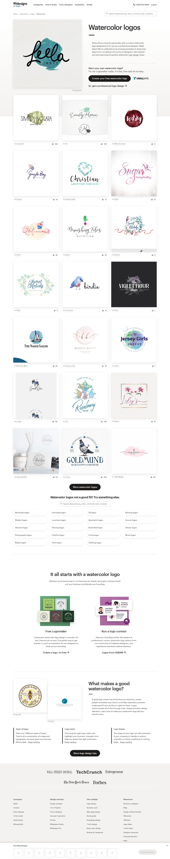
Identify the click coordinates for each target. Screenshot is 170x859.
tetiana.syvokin (70, 366)
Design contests (56, 804)
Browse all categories (95, 832)
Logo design (91, 804)
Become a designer (131, 804)
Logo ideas (128, 824)
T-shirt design (92, 824)
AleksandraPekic (21, 477)
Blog (125, 808)
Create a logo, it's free (54, 652)
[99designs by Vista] (20, 4)
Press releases (18, 812)
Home (15, 14)
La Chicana (69, 310)
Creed (52, 721)
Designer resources (131, 832)
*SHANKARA (118, 477)
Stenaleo (19, 199)
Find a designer (66, 4)
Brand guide (91, 816)
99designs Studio (57, 824)
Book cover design (94, 828)
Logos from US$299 (112, 652)
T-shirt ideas (128, 828)
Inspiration (79, 4)
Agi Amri (18, 714)
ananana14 (78, 90)
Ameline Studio (70, 199)
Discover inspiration (57, 816)
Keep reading (34, 742)
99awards (127, 816)
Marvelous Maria (22, 366)
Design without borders (132, 812)
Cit (66, 143)
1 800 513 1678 (142, 4)
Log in (154, 4)
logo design (134, 55)
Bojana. (117, 421)
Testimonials (18, 820)
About (15, 804)
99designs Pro (55, 828)
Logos (32, 14)
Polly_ (116, 310)
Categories (38, 4)
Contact (16, 808)
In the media (18, 816)
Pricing (52, 820)
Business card (92, 808)
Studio (90, 4)
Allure (116, 199)
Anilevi (18, 255)
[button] (167, 845)
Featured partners (130, 836)
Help (125, 841)
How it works (51, 4)
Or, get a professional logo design (106, 86)
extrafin (18, 421)
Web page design (93, 812)
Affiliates (127, 820)
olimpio (67, 477)
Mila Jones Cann (119, 143)
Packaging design (93, 820)
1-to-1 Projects (55, 808)
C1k (66, 421)
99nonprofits (18, 824)
